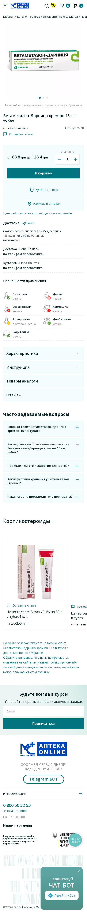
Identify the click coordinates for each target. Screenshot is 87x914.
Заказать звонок (15, 811)
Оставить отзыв (21, 134)
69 (25, 235)
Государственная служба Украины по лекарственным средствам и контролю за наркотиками (20, 840)
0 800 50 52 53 (17, 805)
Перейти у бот (64, 895)
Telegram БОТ (43, 779)
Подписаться (43, 723)
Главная (8, 16)
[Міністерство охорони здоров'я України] (64, 840)
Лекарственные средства (60, 16)
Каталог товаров (28, 16)
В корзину (43, 173)
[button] (40, 98)
